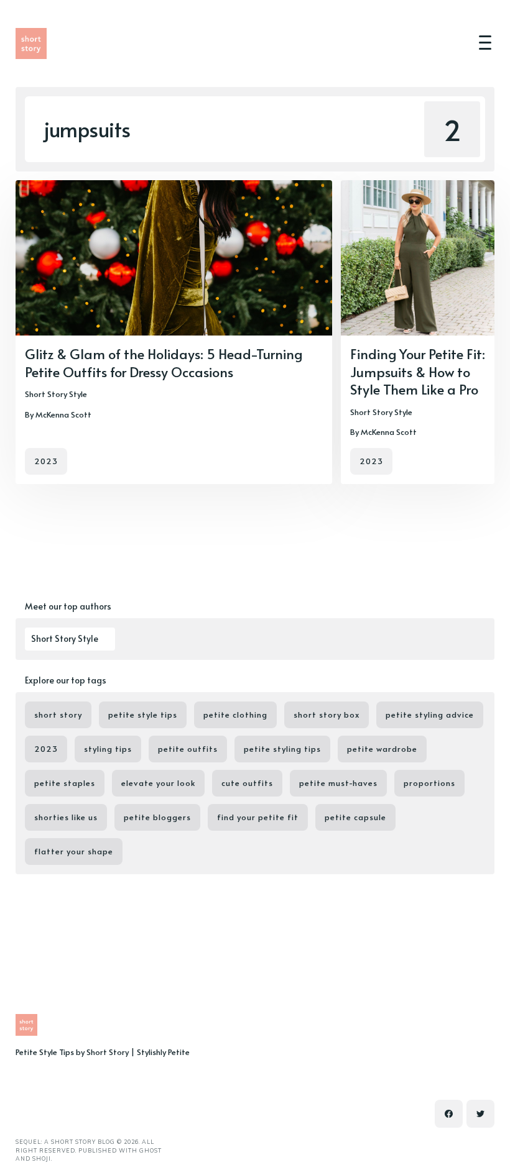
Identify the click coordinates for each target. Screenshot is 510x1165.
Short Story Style (56, 394)
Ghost (150, 1150)
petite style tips (142, 714)
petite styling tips (282, 748)
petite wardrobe (382, 748)
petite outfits (188, 748)
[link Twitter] (480, 1114)
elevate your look (158, 782)
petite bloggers (157, 817)
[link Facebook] (449, 1114)
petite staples (64, 782)
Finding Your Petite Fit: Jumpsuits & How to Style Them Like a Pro (417, 371)
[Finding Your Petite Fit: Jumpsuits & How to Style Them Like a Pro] (417, 332)
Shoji (41, 1158)
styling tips (108, 748)
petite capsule (355, 817)
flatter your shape (73, 851)
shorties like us (66, 817)
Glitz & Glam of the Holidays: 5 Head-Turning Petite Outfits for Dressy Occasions (163, 362)
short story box (326, 714)
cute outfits (247, 782)
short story (58, 714)
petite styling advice (430, 714)
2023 (46, 461)
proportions (429, 782)
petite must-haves (338, 782)
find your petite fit (258, 817)
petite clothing (235, 714)
